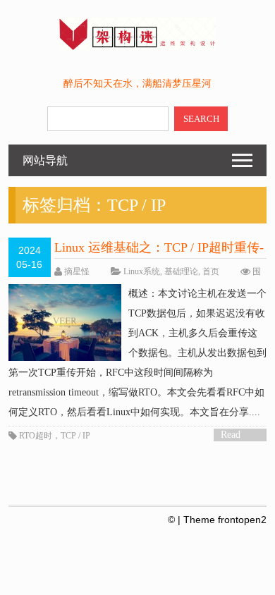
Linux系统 (141, 271)
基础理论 (181, 271)
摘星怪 (77, 271)
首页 (210, 271)
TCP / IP (75, 436)
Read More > (235, 435)
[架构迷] (137, 47)
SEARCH (201, 119)
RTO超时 (35, 436)
